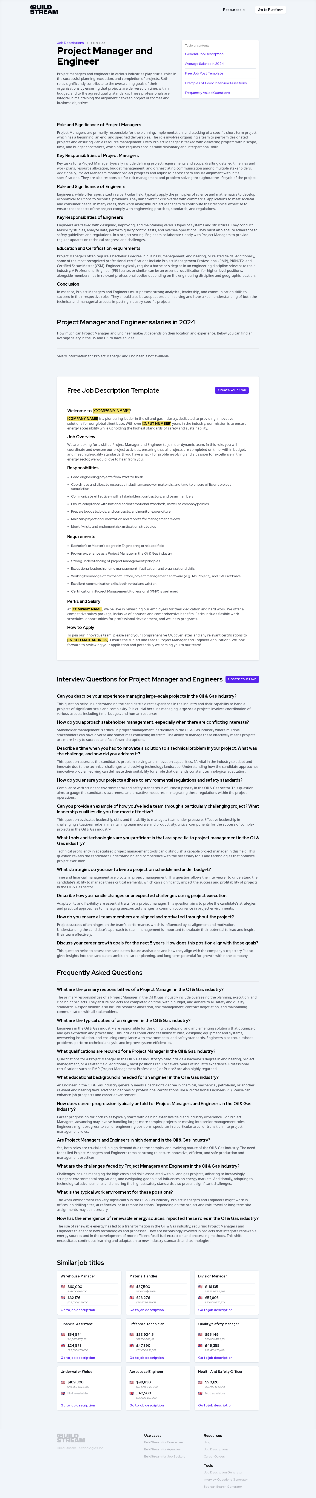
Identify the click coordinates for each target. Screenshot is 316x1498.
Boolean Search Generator (223, 1487)
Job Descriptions (70, 42)
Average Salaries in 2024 (204, 63)
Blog (207, 1442)
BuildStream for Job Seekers (164, 1456)
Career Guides (214, 1456)
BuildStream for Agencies (162, 1449)
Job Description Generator (223, 1472)
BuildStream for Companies (164, 1442)
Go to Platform (270, 10)
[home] (44, 8)
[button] (234, 9)
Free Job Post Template (204, 73)
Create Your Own (232, 390)
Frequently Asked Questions (207, 92)
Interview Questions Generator (226, 1479)
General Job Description (204, 54)
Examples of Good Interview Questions (216, 83)
